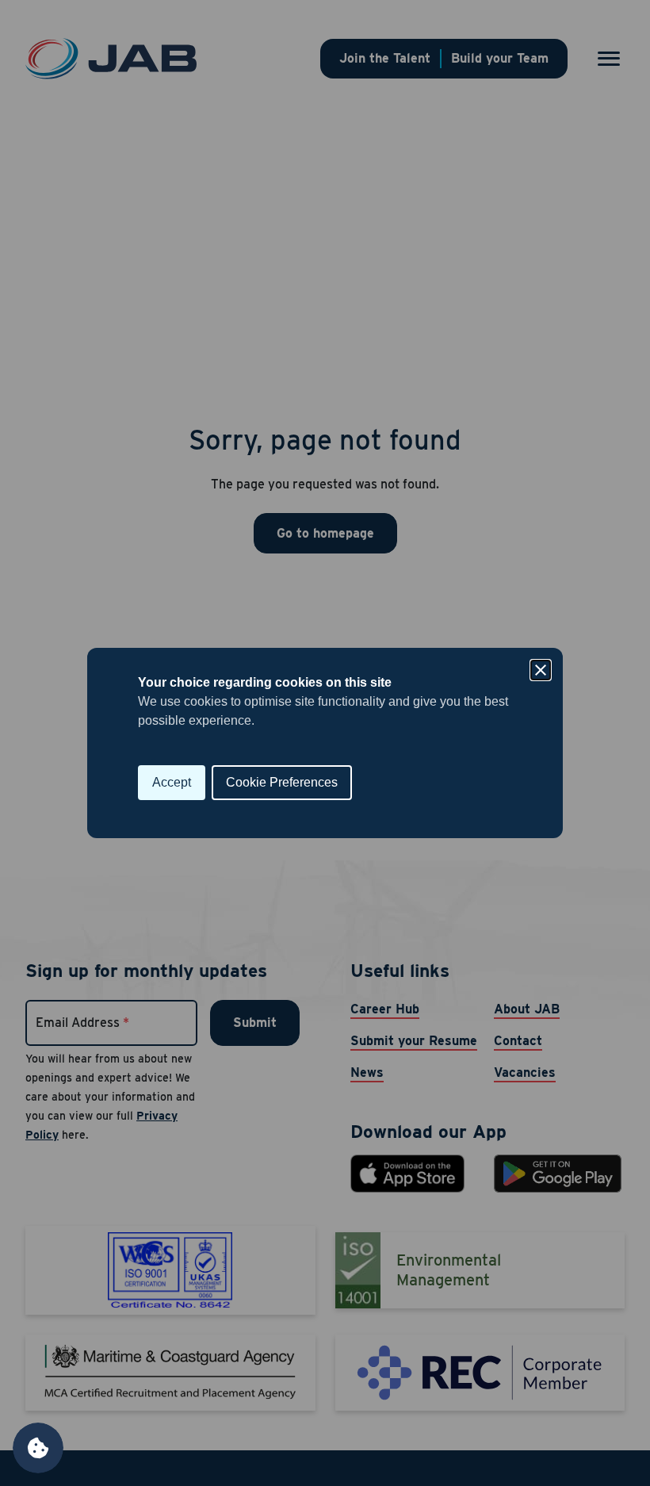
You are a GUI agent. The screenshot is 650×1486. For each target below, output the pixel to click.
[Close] (540, 670)
